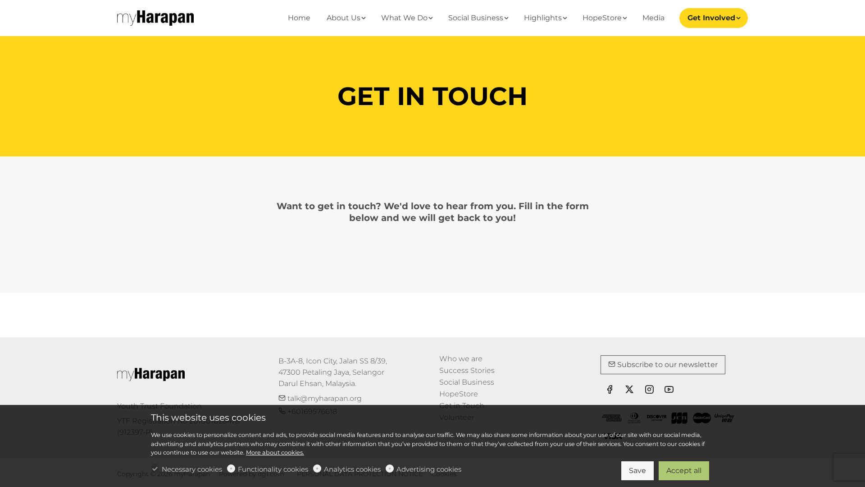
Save (637, 470)
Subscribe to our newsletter (666, 364)
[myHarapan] (155, 17)
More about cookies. (275, 452)
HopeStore (458, 394)
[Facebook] (610, 390)
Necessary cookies (192, 469)
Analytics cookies (352, 469)
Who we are (461, 358)
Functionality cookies (273, 469)
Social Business (466, 382)
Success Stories (467, 370)
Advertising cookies (428, 469)
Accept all (683, 470)
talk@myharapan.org (324, 398)
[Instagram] (649, 390)
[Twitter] (629, 390)
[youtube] (669, 390)
